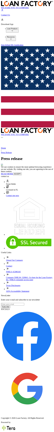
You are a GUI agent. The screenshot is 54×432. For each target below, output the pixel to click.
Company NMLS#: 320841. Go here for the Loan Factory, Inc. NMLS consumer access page (29, 278)
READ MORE (7, 174)
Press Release (6, 152)
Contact (9, 266)
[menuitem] (12, 30)
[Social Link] (27, 361)
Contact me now (12, 195)
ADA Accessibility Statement (17, 291)
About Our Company (14, 260)
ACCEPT (17, 174)
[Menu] (2, 137)
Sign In (4, 45)
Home (3, 148)
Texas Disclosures (13, 285)
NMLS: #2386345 (13, 272)
